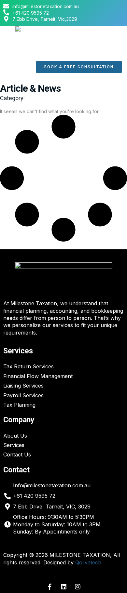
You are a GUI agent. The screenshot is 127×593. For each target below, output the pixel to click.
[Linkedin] (63, 587)
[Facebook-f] (49, 587)
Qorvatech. (89, 562)
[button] (16, 67)
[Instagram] (77, 587)
